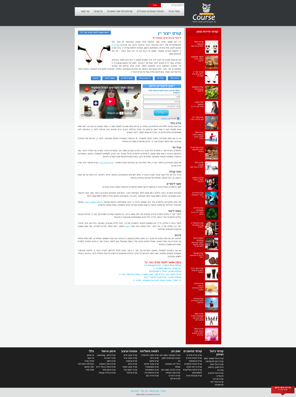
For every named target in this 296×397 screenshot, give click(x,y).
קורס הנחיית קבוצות (107, 373)
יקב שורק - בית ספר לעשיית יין (167, 268)
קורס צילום (132, 364)
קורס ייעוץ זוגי (110, 358)
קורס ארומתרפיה (151, 373)
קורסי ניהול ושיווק (217, 353)
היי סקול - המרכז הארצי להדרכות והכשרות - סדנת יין (157, 280)
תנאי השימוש (166, 118)
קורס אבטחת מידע (194, 375)
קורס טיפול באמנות (107, 364)
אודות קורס (89, 361)
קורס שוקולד (198, 253)
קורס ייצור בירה (197, 268)
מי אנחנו (98, 11)
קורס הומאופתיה (152, 370)
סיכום (95, 78)
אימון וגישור (108, 351)
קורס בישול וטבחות (199, 43)
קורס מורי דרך (197, 117)
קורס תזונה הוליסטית (150, 355)
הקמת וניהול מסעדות (198, 239)
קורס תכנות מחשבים (193, 364)
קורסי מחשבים (192, 351)
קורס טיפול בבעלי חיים (106, 367)
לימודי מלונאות (197, 57)
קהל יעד (160, 78)
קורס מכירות (218, 379)
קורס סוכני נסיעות (199, 103)
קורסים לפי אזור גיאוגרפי (119, 11)
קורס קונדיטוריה (197, 147)
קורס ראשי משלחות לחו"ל (197, 315)
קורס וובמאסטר (195, 361)
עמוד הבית (174, 11)
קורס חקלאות (198, 87)
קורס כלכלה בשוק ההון (170, 370)
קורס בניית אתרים (194, 355)
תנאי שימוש (89, 367)
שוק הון (175, 351)
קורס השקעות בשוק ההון (170, 355)
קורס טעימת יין (197, 223)
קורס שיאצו (154, 361)
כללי (91, 351)
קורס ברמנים (198, 178)
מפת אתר (90, 370)
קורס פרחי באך (152, 375)
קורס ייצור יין (198, 72)
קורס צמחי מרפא (151, 364)
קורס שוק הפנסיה (173, 373)
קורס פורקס (175, 378)
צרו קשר (90, 358)
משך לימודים (126, 78)
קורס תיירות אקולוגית (198, 209)
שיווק (127, 226)
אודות (163, 391)
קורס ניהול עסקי (217, 364)
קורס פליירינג (198, 193)
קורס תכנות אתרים (194, 358)
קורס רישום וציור (130, 370)
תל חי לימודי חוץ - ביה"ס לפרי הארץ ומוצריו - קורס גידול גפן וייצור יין (150, 274)
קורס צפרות (198, 298)
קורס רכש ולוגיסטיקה (215, 361)
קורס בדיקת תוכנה (194, 367)
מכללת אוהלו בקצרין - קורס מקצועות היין (162, 265)
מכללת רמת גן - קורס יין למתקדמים (165, 271)
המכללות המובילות (86, 364)
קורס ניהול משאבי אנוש (214, 358)
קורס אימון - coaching (106, 355)
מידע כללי (174, 78)
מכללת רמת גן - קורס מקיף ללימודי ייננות (162, 277)
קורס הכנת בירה (106, 162)
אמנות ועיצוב (129, 351)
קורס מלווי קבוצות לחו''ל (198, 133)
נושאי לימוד (110, 78)
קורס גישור (111, 361)
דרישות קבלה (144, 78)
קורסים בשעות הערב (93, 202)
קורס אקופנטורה (152, 367)
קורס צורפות (132, 373)
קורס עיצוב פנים (130, 355)
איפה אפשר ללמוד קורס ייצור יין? (94, 32)
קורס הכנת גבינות (199, 284)
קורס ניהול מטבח (199, 163)
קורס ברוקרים (174, 375)
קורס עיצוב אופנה (129, 367)
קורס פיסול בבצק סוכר (199, 330)
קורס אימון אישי (109, 370)
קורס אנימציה (131, 361)
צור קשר (85, 11)
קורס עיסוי (154, 358)
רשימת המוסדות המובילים (150, 11)
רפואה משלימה (149, 351)
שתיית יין (115, 45)
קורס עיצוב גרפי (130, 358)
